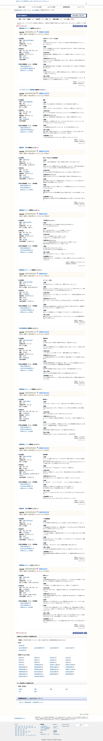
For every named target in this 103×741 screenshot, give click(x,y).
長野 (18, 728)
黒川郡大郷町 (53, 671)
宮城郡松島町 (29, 101)
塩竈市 (36, 657)
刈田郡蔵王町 (37, 664)
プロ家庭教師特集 (43, 726)
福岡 (16, 735)
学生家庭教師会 (23, 328)
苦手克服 (25, 239)
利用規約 (55, 727)
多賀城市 (52, 660)
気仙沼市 (52, 657)
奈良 (26, 731)
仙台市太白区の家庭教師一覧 (27, 368)
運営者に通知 (82, 85)
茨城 (27, 727)
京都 (21, 731)
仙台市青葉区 (29, 282)
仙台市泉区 (29, 222)
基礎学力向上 (26, 57)
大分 (26, 735)
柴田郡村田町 (22, 667)
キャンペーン (81, 7)
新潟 (16, 728)
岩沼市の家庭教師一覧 (25, 187)
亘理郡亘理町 (22, 669)
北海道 (20, 689)
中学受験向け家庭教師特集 (45, 727)
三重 (23, 730)
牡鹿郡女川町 (22, 676)
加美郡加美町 (37, 674)
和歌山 (29, 731)
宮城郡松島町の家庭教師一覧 (27, 129)
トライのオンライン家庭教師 (27, 89)
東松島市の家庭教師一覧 (26, 429)
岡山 (18, 732)
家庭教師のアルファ (24, 28)
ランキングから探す (37, 7)
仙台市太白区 (29, 340)
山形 (67, 689)
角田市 (36, 660)
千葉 (24, 727)
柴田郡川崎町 (53, 667)
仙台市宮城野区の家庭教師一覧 (27, 68)
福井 (26, 728)
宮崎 (29, 735)
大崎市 (27, 577)
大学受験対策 (26, 418)
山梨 (35, 727)
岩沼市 (27, 159)
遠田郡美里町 (69, 674)
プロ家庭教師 (26, 52)
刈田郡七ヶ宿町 (54, 664)
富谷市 (20, 664)
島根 (23, 732)
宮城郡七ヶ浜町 (69, 669)
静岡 (18, 730)
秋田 (51, 689)
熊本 (23, 735)
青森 (35, 689)
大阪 (16, 731)
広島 (16, 732)
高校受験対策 (26, 119)
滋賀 (23, 731)
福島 (35, 691)
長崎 (21, 735)
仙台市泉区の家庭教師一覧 (26, 250)
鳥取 (26, 732)
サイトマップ (55, 728)
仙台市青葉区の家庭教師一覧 (27, 310)
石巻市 (20, 657)
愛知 (16, 730)
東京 (16, 727)
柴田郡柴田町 (37, 667)
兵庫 (18, 731)
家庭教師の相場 (43, 730)
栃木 (32, 727)
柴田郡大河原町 (69, 664)
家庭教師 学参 (23, 147)
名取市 (20, 660)
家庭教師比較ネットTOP (44, 734)
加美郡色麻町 (22, 674)
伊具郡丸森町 (69, 667)
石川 (21, 728)
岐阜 (21, 730)
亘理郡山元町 (37, 669)
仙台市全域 (21, 645)
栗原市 (36, 662)
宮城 (29, 726)
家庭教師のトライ (24, 210)
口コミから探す (52, 7)
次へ (85, 26)
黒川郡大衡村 (69, 671)
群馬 (29, 727)
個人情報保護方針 (56, 734)
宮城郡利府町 (22, 671)
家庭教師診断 (66, 7)
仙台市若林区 (53, 647)
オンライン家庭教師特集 (44, 728)
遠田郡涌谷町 (53, 674)
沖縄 (35, 735)
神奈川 (19, 727)
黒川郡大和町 (37, 671)
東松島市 (28, 401)
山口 (21, 732)
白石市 (67, 657)
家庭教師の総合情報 (65, 726)
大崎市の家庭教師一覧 (25, 605)
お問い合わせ (55, 726)
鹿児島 (32, 735)
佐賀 (18, 735)
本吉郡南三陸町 (38, 676)
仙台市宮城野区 (30, 40)
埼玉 (22, 727)
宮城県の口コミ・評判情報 (26, 70)
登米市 (20, 662)
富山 (23, 728)
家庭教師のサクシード (25, 270)
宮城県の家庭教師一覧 (25, 66)
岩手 (20, 691)
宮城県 (24, 40)
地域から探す (22, 7)
